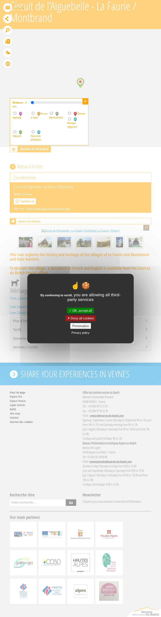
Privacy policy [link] (80, 332)
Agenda (17, 117)
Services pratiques (36, 138)
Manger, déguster (72, 125)
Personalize (80, 326)
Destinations (56, 117)
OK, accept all (82, 310)
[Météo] (7, 53)
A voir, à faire (39, 115)
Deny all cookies (82, 318)
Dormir (81, 113)
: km (20, 104)
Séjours (17, 136)
